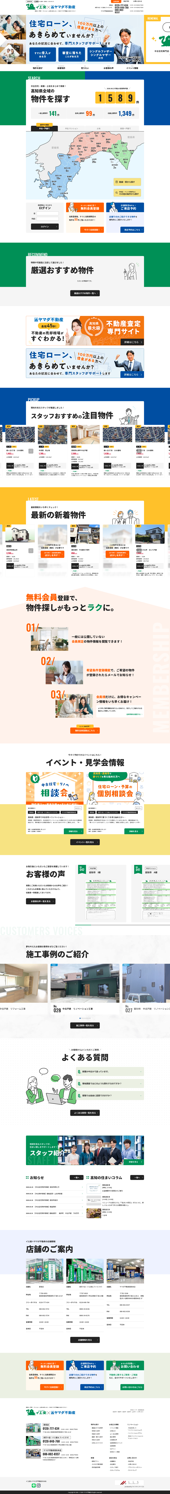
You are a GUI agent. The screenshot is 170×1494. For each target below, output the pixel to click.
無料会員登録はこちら (85, 730)
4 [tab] (85, 1018)
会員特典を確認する (133, 714)
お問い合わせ (137, 1)
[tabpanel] (85, 39)
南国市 (119, 1412)
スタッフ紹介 (114, 1467)
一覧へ (76, 1177)
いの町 (138, 1412)
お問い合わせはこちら (132, 1387)
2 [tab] (82, 1018)
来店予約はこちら (132, 229)
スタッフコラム (115, 1470)
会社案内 (113, 1464)
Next (139, 451)
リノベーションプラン (135, 1433)
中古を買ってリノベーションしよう (135, 1429)
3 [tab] (86, 60)
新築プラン (95, 1461)
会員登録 (116, 1)
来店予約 (126, 1)
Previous (30, 451)
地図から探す (96, 1434)
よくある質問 (114, 1434)
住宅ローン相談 (115, 1452)
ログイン (113, 1449)
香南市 (124, 1412)
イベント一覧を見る (85, 842)
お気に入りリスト (97, 1443)
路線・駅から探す (97, 1437)
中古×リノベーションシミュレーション (135, 1437)
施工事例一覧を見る (85, 1025)
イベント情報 (132, 67)
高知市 (115, 1412)
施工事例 (113, 1437)
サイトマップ (132, 1470)
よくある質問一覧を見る (85, 1112)
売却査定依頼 (96, 1467)
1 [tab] (83, 60)
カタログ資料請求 (97, 1464)
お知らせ (113, 1431)
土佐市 (133, 1412)
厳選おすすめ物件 (97, 1428)
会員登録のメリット (116, 1443)
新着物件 (61, 67)
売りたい (85, 67)
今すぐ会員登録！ (92, 229)
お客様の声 (109, 67)
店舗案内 (113, 1461)
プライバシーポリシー (135, 1467)
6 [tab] (89, 1018)
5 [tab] (87, 1018)
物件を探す (38, 67)
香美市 (129, 1412)
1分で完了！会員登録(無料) (52, 554)
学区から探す (96, 1440)
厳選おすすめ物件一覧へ (85, 293)
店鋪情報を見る (85, 1339)
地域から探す (96, 1431)
